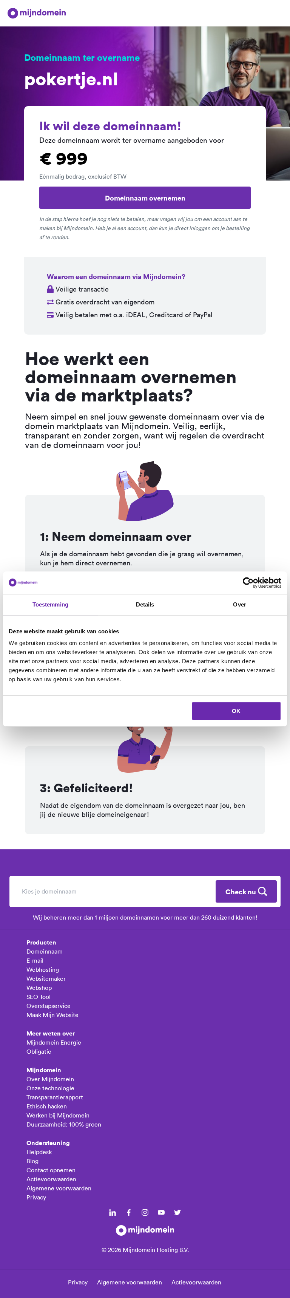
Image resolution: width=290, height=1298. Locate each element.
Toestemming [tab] (50, 604)
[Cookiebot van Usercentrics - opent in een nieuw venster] (248, 582)
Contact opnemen (51, 1170)
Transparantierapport (54, 1097)
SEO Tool (38, 996)
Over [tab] (239, 604)
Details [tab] (145, 604)
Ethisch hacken (46, 1106)
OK (236, 711)
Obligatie (38, 1051)
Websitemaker (46, 978)
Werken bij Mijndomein (57, 1115)
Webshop (39, 987)
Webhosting (42, 969)
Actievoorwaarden (51, 1179)
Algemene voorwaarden (58, 1188)
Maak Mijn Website (52, 1015)
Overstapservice (48, 1005)
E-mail (34, 960)
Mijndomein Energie (53, 1042)
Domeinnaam (44, 951)
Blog (32, 1161)
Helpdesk (39, 1152)
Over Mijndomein (50, 1079)
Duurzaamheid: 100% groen (63, 1124)
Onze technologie (50, 1088)
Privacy (36, 1197)
